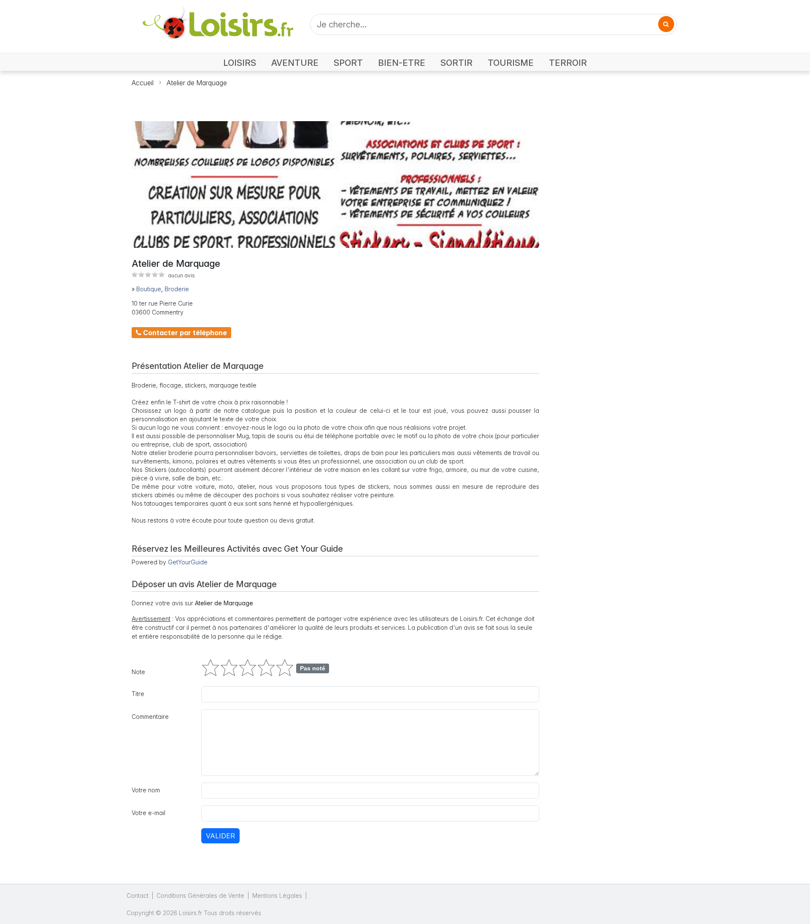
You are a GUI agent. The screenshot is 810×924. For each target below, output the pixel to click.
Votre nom (146, 790)
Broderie (177, 289)
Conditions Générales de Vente (200, 895)
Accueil (143, 83)
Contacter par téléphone (184, 332)
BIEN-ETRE (401, 62)
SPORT (348, 62)
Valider (220, 836)
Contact (137, 895)
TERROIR (568, 62)
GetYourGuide (188, 562)
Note (138, 671)
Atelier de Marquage (197, 83)
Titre (138, 693)
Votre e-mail (148, 812)
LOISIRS (239, 62)
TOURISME (511, 62)
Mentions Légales (277, 895)
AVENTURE (295, 62)
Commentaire (150, 716)
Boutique (148, 289)
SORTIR (456, 62)
